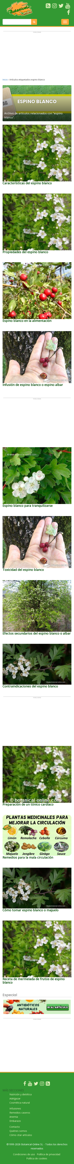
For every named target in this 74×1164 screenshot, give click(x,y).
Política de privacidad (48, 1154)
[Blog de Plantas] (48, 1084)
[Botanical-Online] (20, 8)
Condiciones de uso (24, 1154)
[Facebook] (24, 1084)
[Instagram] (42, 1084)
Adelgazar (14, 1098)
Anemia (13, 1116)
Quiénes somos (18, 1130)
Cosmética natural (19, 1102)
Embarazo (15, 1121)
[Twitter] (36, 1084)
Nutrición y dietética (20, 1094)
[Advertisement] (37, 56)
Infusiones (15, 1108)
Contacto (14, 1126)
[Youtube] (30, 1084)
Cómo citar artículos (20, 1135)
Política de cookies (36, 1158)
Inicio (5, 79)
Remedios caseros (19, 1112)
